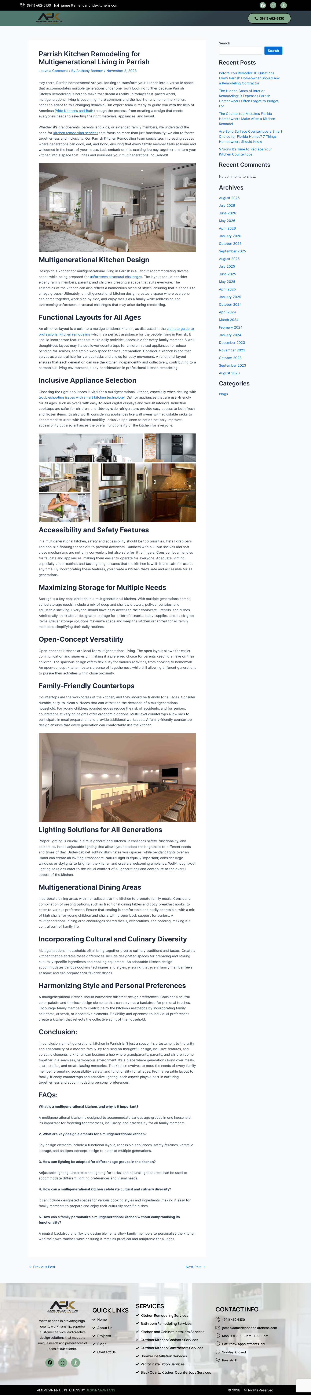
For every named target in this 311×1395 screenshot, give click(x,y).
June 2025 (227, 274)
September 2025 (232, 251)
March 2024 (228, 320)
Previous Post (42, 1266)
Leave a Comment (53, 71)
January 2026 (230, 236)
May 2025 (227, 281)
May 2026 (227, 221)
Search (224, 43)
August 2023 (229, 373)
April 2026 (227, 228)
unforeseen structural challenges (116, 277)
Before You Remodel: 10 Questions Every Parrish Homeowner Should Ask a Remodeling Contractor (249, 78)
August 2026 (229, 198)
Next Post (196, 1266)
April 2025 (227, 289)
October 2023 (230, 358)
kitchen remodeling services (75, 133)
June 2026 (227, 213)
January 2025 (230, 297)
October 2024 (230, 304)
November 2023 (232, 350)
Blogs (223, 394)
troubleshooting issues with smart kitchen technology (82, 397)
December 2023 (232, 342)
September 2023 (232, 365)
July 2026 (227, 205)
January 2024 (230, 335)
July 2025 (227, 266)
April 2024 (227, 312)
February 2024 (230, 327)
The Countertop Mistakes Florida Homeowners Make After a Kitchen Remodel (247, 118)
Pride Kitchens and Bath (74, 111)
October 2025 (230, 243)
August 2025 (229, 259)
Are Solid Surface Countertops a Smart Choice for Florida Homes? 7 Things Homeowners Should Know (250, 136)
